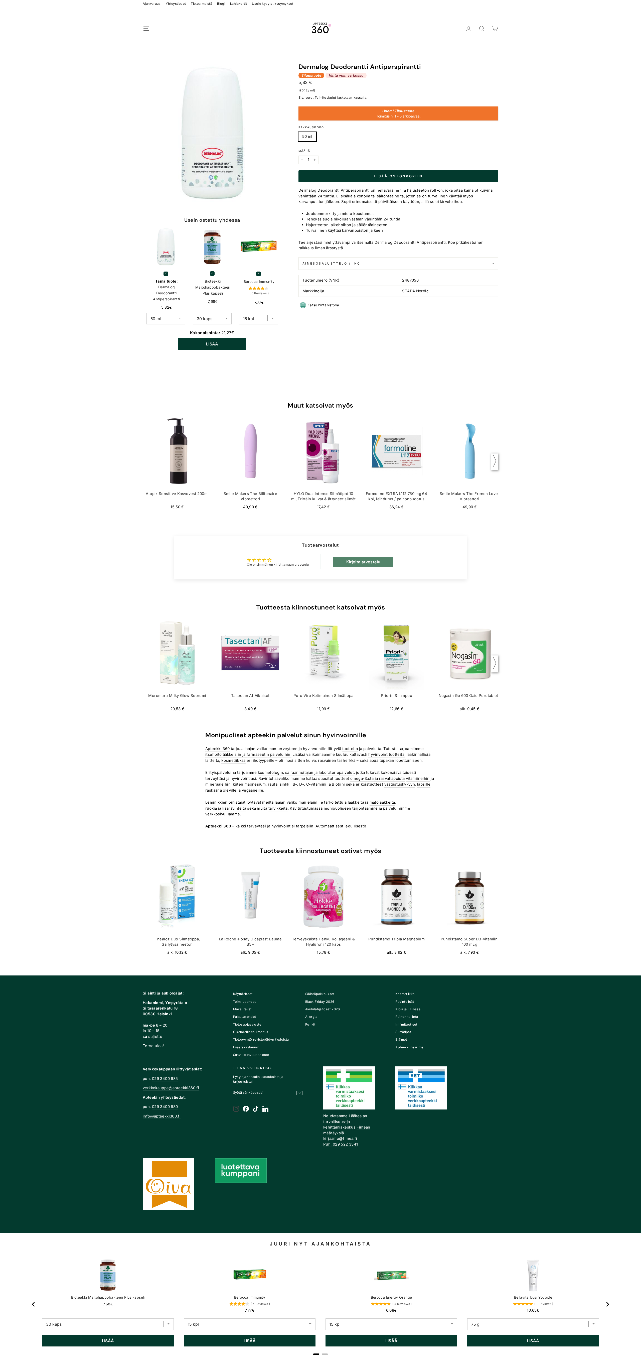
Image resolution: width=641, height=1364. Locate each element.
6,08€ (391, 1310)
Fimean (363, 1127)
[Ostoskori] (494, 28)
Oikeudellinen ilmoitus (250, 1032)
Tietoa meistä (201, 4)
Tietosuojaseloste (247, 1024)
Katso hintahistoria (323, 305)
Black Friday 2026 (319, 1002)
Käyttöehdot (243, 994)
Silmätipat (403, 1032)
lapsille (423, 784)
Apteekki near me (409, 1047)
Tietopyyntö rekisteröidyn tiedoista (261, 1039)
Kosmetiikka (404, 994)
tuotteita (350, 748)
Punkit (310, 1024)
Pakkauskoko (311, 127)
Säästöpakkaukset (319, 994)
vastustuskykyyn (399, 784)
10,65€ (533, 1310)
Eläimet (401, 1039)
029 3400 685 (165, 1078)
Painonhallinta (406, 1017)
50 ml (307, 136)
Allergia (311, 1017)
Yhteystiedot (176, 4)
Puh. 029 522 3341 (340, 1144)
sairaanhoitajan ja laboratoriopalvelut (319, 772)
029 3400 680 (165, 1106)
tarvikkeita (278, 808)
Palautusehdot (244, 1017)
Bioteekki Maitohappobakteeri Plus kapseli (212, 287)
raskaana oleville (220, 790)
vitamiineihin (418, 778)
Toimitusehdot (244, 1002)
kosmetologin (270, 772)
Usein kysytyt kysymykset (272, 4)
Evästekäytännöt (246, 1047)
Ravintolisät (404, 1002)
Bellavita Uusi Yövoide (533, 1297)
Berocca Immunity (259, 281)
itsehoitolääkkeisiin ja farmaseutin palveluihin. (248, 754)
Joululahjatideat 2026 (322, 1009)
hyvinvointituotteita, (386, 754)
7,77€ (249, 1310)
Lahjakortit (238, 4)
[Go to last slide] (34, 1304)
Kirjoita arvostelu (363, 561)
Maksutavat (242, 1009)
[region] (320, 1304)
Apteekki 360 (217, 748)
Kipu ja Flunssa (407, 1009)
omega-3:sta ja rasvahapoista (377, 778)
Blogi (221, 4)
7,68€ (108, 1304)
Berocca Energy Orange (391, 1297)
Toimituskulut (325, 97)
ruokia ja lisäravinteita (225, 808)
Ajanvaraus (152, 4)
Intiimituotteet (406, 1024)
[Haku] (481, 28)
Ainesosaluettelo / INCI (332, 263)
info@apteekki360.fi (162, 1116)
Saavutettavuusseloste (251, 1055)
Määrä (304, 151)
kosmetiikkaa (233, 760)
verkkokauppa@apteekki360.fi (171, 1087)
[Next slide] (607, 1304)
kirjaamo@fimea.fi (340, 1138)
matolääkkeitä (382, 802)
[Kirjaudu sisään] (468, 28)
